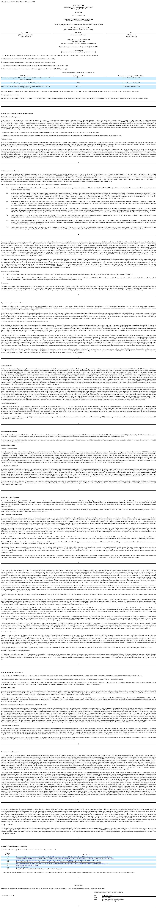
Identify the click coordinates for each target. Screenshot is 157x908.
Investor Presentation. (22, 867)
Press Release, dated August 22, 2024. (27, 865)
